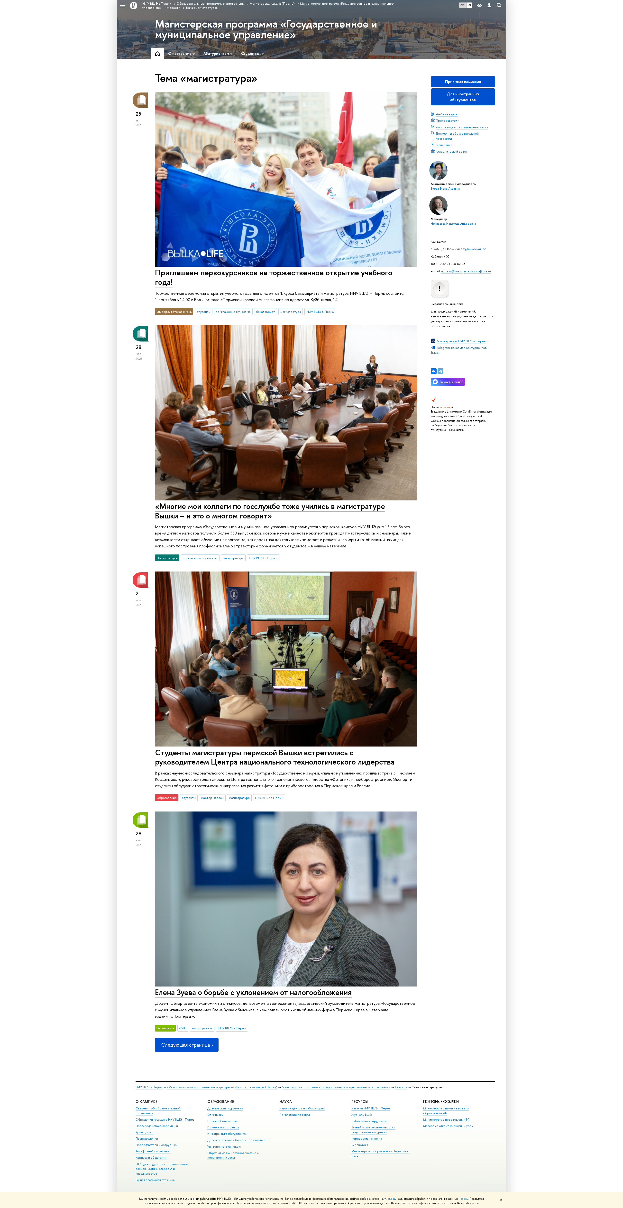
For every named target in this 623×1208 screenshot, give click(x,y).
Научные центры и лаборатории (302, 1108)
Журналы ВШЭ (361, 1115)
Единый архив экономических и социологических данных (373, 1129)
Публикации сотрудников (369, 1121)
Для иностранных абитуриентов (463, 96)
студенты (204, 311)
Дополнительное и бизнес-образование (236, 1140)
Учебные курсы (447, 114)
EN (469, 5)
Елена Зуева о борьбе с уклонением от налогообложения (253, 992)
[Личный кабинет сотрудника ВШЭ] (489, 5)
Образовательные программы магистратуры (198, 1087)
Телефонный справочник (153, 1151)
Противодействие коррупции (157, 1126)
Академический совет (451, 151)
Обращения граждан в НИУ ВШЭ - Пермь (165, 1119)
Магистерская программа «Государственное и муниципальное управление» (266, 29)
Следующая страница (185, 1045)
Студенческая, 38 (473, 249)
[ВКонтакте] (434, 371)
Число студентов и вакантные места (462, 127)
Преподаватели (447, 120)
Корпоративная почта (366, 1138)
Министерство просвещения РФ (446, 1119)
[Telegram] (440, 371)
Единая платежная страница (155, 1180)
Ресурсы (359, 1101)
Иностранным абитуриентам (227, 1134)
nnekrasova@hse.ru (477, 271)
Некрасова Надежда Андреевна (453, 224)
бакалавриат (265, 311)
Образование (220, 1101)
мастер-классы (212, 797)
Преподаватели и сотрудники (156, 1145)
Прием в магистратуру (223, 1127)
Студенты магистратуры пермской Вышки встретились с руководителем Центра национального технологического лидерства (274, 757)
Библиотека (359, 1145)
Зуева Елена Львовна (445, 189)
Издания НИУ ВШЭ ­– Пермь (370, 1108)
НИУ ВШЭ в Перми (320, 311)
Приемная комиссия (463, 81)
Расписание (444, 145)
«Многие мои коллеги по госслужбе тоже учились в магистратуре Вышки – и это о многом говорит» (270, 511)
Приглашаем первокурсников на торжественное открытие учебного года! (273, 277)
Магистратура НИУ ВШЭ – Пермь (461, 341)
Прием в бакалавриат (222, 1121)
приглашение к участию (233, 311)
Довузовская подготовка (225, 1108)
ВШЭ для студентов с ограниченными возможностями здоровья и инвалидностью (162, 1169)
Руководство (145, 1132)
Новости (401, 1087)
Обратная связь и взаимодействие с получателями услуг (233, 1155)
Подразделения (147, 1138)
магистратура (290, 311)
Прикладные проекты (294, 1115)
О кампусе (147, 1101)
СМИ (182, 1028)
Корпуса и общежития (151, 1157)
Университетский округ (224, 1146)
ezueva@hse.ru (452, 271)
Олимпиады (215, 1115)
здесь (391, 1199)
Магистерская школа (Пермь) (256, 1087)
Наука (285, 1101)
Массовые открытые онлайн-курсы (448, 1126)
